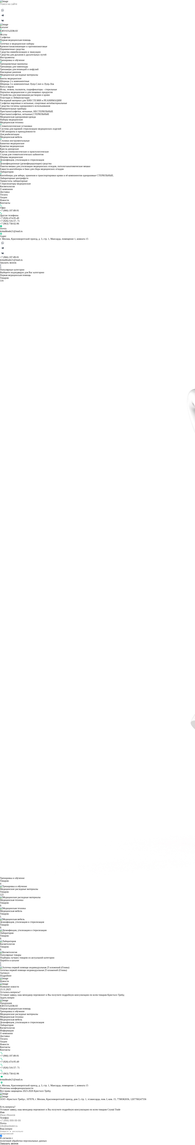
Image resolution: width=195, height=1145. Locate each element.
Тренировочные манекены (14, 64)
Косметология (7, 186)
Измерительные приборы (13, 108)
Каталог (4, 27)
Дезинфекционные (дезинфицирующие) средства (25, 163)
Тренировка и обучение (12, 60)
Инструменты (7, 57)
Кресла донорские (9, 149)
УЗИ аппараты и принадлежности (17, 131)
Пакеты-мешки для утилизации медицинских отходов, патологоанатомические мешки (45, 166)
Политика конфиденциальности (16, 1088)
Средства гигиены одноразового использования (25, 106)
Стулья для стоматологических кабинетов (22, 154)
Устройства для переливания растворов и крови (25, 95)
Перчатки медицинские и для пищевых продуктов (26, 92)
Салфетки (5, 37)
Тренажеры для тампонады (14, 66)
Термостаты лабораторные (14, 181)
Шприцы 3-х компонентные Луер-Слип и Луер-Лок (27, 84)
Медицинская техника (11, 122)
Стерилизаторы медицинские (15, 183)
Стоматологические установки (16, 126)
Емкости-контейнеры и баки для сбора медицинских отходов (32, 169)
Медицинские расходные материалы (19, 74)
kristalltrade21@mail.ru (11, 231)
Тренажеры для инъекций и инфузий (19, 69)
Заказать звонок (8, 262)
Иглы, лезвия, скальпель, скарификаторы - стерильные (28, 89)
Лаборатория (6, 171)
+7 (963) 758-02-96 (9, 223)
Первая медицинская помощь (15, 40)
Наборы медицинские (11, 119)
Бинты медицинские (10, 78)
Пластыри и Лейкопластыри (15, 97)
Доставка (5, 192)
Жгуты (3, 34)
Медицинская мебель (11, 137)
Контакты (5, 203)
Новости (4, 200)
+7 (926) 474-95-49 (9, 218)
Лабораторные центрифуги (14, 178)
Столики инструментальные (15, 140)
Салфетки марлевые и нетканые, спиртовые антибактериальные (33, 103)
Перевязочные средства (12, 49)
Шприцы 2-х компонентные (14, 81)
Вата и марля (7, 86)
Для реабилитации (9, 134)
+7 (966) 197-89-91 (9, 210)
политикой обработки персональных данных (23, 1141)
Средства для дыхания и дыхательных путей (23, 54)
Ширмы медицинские (11, 157)
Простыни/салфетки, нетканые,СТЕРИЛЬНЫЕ (24, 114)
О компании (6, 189)
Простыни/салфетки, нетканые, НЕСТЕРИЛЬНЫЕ (26, 111)
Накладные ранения (10, 72)
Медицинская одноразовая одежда (18, 117)
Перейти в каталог (9, 960)
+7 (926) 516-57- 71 (10, 221)
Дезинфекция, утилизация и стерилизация (22, 160)
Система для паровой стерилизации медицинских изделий (30, 128)
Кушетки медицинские (12, 146)
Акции (3, 197)
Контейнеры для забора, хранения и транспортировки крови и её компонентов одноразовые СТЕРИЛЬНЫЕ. (57, 175)
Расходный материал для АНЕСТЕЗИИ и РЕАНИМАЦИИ (31, 100)
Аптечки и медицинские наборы (17, 43)
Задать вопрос (7, 997)
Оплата (4, 194)
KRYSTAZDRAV (9, 31)
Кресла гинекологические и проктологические (24, 151)
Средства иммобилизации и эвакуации (20, 52)
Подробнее (5, 975)
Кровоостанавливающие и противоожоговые (23, 46)
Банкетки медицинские (12, 143)
